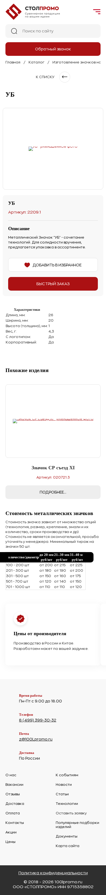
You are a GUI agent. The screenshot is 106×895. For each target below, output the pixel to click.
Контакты (14, 822)
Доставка (14, 803)
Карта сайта (67, 846)
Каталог (36, 62)
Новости (64, 784)
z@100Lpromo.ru (35, 739)
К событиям (67, 775)
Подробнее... (53, 492)
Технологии (67, 803)
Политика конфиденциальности (53, 873)
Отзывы (12, 794)
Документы (66, 836)
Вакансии (14, 784)
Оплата (12, 813)
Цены (10, 842)
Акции (11, 832)
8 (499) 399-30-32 (37, 720)
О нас (10, 775)
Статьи (62, 794)
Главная (12, 62)
